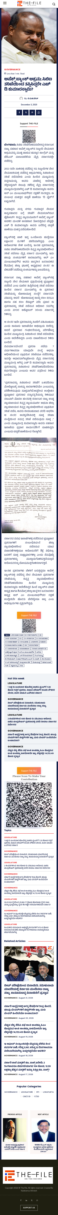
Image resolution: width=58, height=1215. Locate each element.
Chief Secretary (11, 638)
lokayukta (34, 642)
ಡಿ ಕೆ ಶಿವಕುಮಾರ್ (10, 659)
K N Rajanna (24, 642)
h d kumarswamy (11, 642)
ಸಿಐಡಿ (7, 665)
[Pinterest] (32, 112)
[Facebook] (19, 112)
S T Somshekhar (11, 648)
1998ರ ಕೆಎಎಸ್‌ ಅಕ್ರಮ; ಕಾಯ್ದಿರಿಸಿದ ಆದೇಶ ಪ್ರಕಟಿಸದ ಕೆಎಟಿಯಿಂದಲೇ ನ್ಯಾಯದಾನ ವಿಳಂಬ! (43, 1148)
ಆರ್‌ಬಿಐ (38, 652)
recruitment (34, 645)
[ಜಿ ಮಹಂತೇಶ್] (21, 98)
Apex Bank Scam (17, 635)
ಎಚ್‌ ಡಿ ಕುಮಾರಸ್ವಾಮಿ (11, 655)
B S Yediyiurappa (31, 635)
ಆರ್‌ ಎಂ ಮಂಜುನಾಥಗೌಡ (26, 652)
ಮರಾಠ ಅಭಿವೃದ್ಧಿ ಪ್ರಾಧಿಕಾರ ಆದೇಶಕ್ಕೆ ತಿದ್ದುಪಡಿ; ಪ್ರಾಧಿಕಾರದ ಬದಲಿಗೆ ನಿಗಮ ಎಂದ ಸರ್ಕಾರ (14, 1147)
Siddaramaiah (24, 648)
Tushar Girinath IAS (39, 648)
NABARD (43, 642)
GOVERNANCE (12, 69)
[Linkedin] (26, 1201)
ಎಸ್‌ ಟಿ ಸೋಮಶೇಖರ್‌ (26, 655)
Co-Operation (29, 638)
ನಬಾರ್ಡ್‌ (37, 659)
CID (20, 638)
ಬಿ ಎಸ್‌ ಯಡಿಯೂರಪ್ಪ (11, 662)
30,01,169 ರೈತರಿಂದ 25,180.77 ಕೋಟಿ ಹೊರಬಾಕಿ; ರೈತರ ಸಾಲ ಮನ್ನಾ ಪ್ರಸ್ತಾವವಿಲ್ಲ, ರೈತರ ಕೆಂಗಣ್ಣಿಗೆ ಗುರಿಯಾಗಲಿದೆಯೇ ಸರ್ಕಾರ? (27, 904)
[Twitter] (26, 112)
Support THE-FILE (29, 124)
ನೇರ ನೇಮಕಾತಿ (46, 659)
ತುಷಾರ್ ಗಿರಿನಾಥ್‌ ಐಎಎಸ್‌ (24, 659)
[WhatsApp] (39, 112)
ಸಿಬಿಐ (21, 665)
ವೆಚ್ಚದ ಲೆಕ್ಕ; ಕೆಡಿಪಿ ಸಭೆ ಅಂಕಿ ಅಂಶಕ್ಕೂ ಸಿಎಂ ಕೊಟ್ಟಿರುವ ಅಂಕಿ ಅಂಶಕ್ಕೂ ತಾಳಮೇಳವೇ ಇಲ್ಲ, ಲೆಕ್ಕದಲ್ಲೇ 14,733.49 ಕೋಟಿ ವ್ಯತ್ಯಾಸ (31, 753)
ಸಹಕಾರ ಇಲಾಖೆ (46, 662)
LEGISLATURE (15, 683)
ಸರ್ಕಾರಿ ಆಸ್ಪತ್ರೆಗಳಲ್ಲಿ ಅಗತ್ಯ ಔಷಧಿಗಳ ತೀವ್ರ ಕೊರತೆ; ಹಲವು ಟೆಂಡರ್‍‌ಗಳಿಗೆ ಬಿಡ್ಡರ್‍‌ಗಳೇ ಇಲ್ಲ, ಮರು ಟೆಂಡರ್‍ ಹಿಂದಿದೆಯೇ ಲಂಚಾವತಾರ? (32, 738)
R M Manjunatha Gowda (13, 645)
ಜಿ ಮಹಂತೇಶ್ (33, 98)
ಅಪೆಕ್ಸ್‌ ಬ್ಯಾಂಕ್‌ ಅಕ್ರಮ (11, 652)
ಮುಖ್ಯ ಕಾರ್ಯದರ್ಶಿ (25, 662)
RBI (26, 645)
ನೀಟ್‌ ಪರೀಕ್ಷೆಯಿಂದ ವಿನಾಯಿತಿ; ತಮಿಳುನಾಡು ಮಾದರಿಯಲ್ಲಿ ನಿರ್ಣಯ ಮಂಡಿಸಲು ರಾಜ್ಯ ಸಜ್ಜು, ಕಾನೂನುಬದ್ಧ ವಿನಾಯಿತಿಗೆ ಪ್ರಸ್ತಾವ (27, 706)
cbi (40, 635)
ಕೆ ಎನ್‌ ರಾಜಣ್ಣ (39, 655)
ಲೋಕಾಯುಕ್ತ (36, 662)
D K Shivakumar (42, 638)
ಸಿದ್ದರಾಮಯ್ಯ (14, 665)
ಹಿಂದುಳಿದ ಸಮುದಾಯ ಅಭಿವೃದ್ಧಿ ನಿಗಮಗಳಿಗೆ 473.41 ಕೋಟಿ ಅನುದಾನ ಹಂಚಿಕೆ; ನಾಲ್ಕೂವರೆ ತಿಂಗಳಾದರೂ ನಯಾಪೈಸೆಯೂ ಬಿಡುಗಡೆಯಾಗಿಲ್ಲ (26, 930)
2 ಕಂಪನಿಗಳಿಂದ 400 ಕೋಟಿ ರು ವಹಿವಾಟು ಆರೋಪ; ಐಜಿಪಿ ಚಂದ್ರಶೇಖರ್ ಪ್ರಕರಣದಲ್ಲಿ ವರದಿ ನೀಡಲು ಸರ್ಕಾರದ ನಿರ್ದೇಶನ (32, 722)
